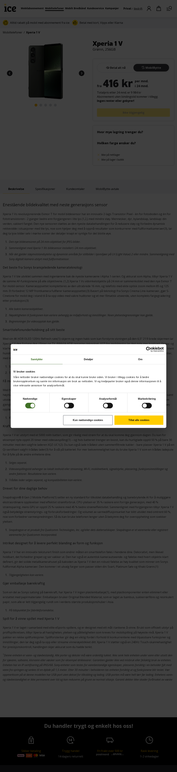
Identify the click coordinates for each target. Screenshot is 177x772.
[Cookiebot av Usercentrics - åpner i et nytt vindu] (148, 349)
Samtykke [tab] (37, 359)
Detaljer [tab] (88, 359)
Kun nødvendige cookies (88, 420)
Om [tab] (140, 359)
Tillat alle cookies (139, 420)
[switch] (69, 405)
